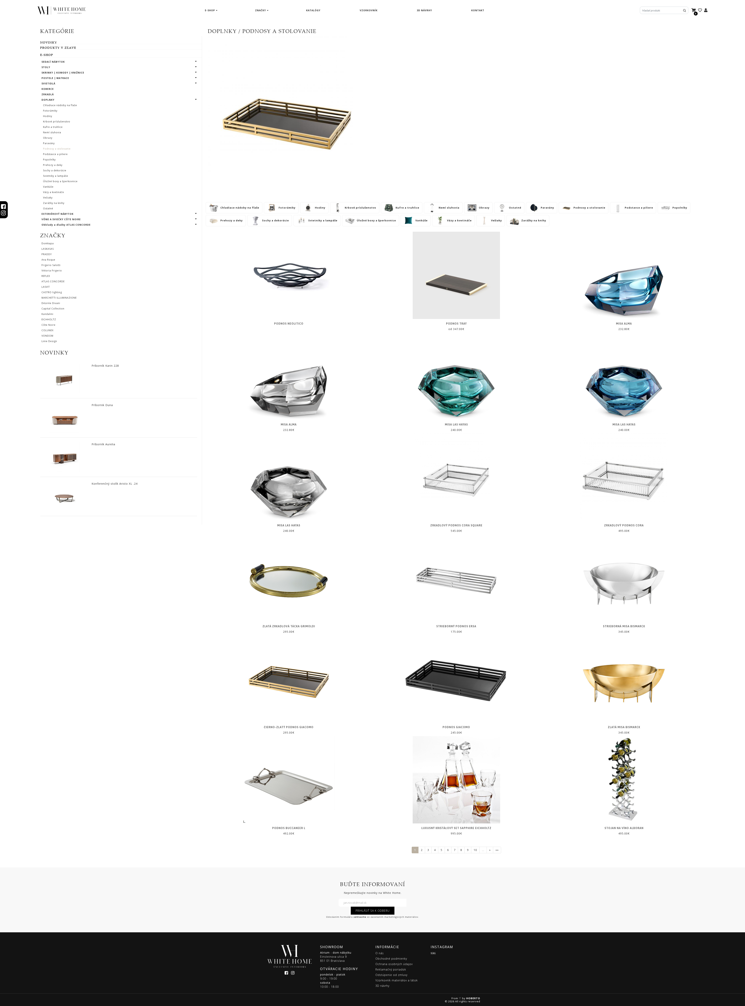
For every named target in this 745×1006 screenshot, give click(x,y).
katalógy (313, 10)
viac (433, 952)
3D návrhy (424, 10)
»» (497, 850)
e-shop (210, 10)
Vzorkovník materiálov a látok (396, 980)
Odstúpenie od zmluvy (391, 975)
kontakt (477, 10)
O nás (379, 953)
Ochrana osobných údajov (394, 964)
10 (475, 850)
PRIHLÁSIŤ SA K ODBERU (373, 910)
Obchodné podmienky (391, 958)
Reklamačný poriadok (390, 969)
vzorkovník (369, 10)
